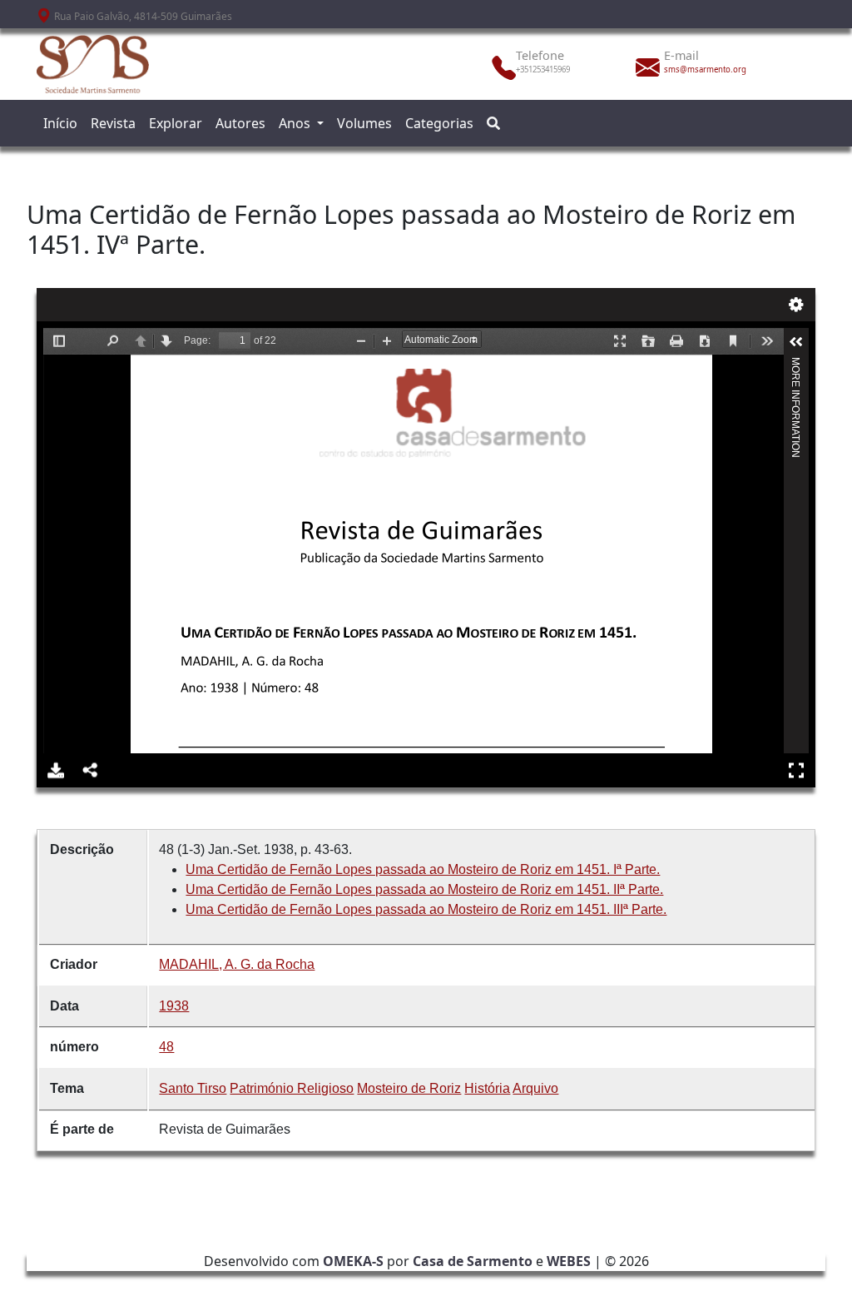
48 (166, 1047)
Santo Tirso (192, 1088)
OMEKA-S (353, 1261)
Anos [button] (296, 123)
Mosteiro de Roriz (409, 1088)
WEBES (569, 1261)
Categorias (439, 123)
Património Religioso (292, 1088)
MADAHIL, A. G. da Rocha (237, 964)
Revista (113, 123)
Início (60, 123)
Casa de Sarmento (472, 1261)
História (487, 1088)
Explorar (175, 123)
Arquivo (535, 1088)
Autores (240, 123)
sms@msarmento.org (705, 69)
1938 (174, 1006)
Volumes (364, 123)
